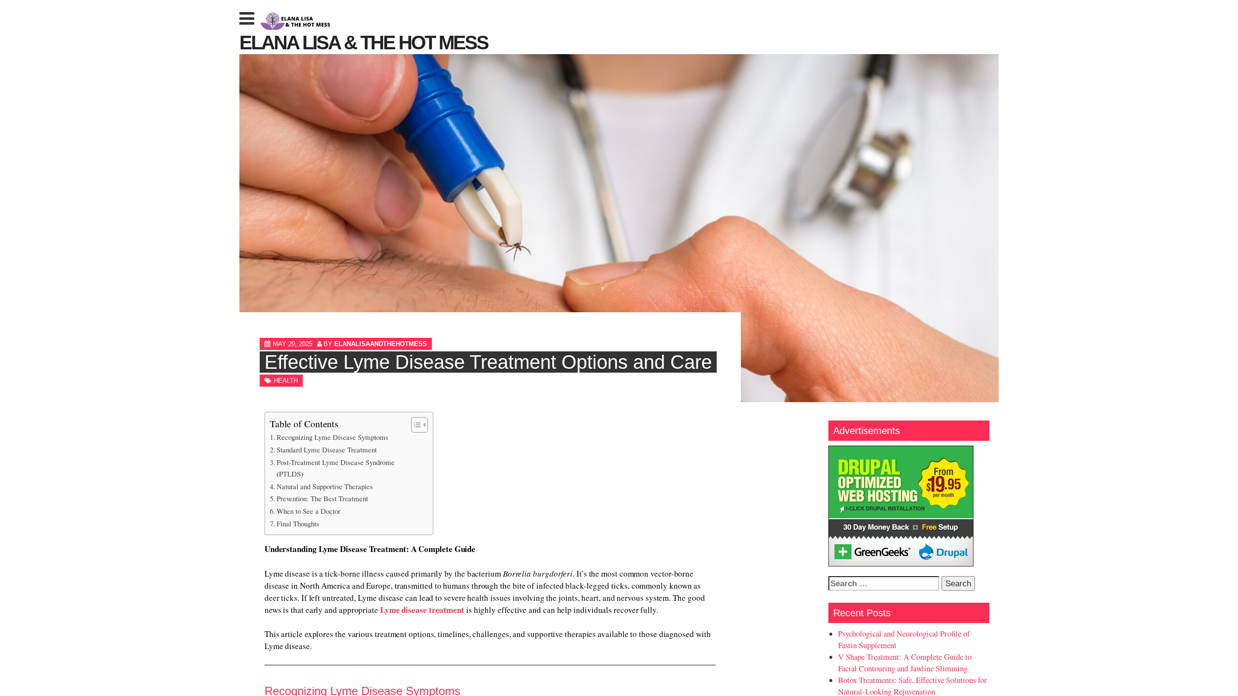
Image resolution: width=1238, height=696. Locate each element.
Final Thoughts (298, 523)
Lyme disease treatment (422, 610)
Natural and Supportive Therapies (325, 486)
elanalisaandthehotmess (380, 344)
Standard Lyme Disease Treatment (327, 449)
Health (286, 380)
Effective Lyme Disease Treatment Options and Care (488, 362)
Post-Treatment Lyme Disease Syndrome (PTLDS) (336, 467)
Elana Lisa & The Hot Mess (363, 42)
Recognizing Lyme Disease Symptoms (332, 437)
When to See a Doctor (308, 511)
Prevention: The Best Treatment (322, 498)
